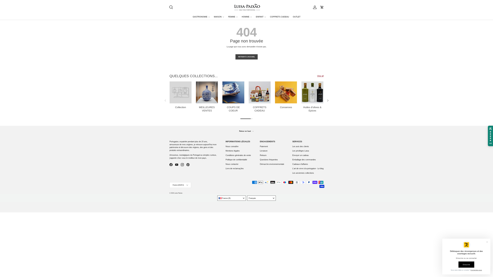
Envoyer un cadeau (300, 155)
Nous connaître (232, 146)
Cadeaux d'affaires (300, 164)
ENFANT (259, 17)
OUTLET (296, 17)
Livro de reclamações (235, 168)
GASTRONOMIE (200, 17)
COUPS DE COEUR (233, 109)
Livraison (263, 151)
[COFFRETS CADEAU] (260, 92)
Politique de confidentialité (236, 160)
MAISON (218, 17)
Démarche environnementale (272, 164)
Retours (263, 155)
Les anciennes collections (303, 173)
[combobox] (231, 198)
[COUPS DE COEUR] (233, 92)
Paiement (264, 146)
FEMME (231, 17)
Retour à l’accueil (246, 57)
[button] (322, 7)
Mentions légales (233, 151)
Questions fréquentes (269, 160)
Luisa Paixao (178, 193)
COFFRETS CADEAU (279, 17)
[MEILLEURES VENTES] (207, 92)
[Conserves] (286, 92)
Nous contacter (232, 164)
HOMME (245, 17)
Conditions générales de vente (238, 155)
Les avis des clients (300, 146)
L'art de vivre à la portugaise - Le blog (308, 168)
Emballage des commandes (304, 160)
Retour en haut (245, 131)
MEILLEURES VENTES (207, 109)
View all (320, 76)
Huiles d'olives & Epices (312, 109)
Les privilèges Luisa (300, 151)
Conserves (286, 107)
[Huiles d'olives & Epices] (312, 92)
